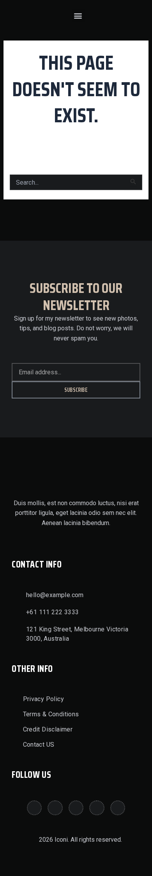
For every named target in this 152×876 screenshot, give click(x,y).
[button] (78, 15)
